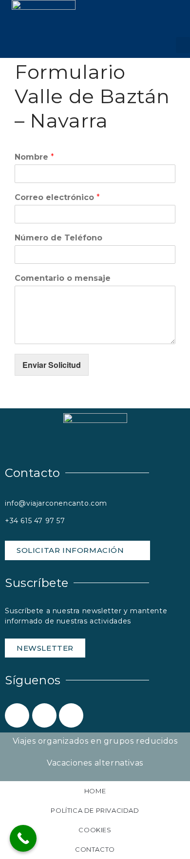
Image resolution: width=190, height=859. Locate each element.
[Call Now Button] (23, 838)
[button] (183, 45)
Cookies (94, 830)
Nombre (34, 157)
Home (95, 791)
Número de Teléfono (58, 237)
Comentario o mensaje (63, 278)
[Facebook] (17, 715)
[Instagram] (71, 715)
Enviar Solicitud (51, 364)
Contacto (95, 849)
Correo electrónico (57, 197)
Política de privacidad (95, 810)
